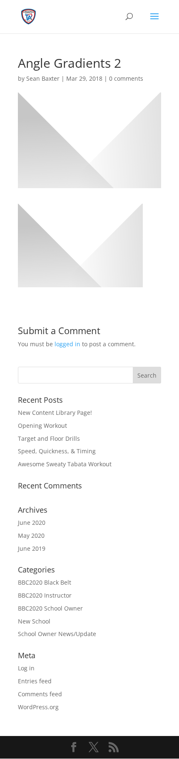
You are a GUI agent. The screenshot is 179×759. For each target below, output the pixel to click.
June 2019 (31, 548)
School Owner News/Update (57, 634)
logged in (67, 344)
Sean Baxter (43, 78)
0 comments (126, 78)
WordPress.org (38, 707)
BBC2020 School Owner (50, 608)
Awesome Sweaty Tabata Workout (65, 464)
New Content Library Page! (55, 413)
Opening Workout (42, 425)
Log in (26, 668)
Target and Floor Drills (49, 438)
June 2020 (31, 522)
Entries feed (35, 681)
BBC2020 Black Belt (44, 582)
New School (34, 621)
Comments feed (40, 694)
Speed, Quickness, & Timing (57, 451)
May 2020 (31, 535)
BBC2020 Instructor (45, 595)
